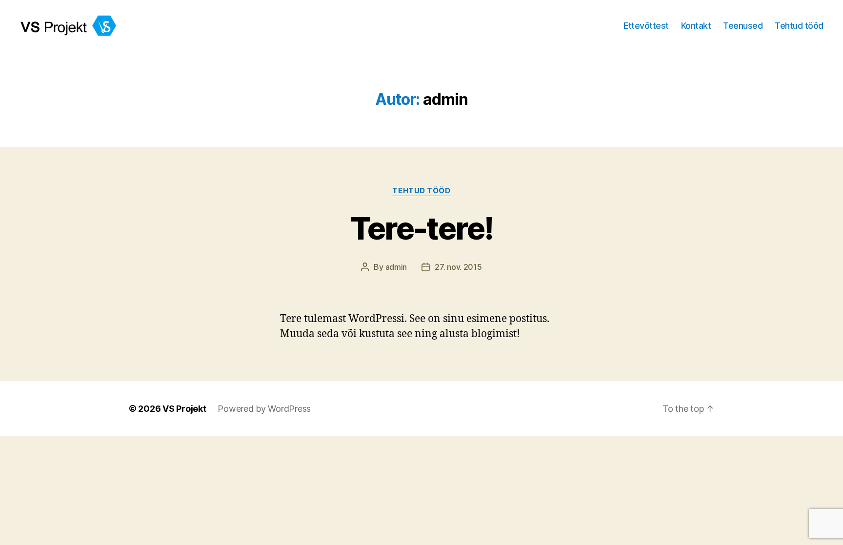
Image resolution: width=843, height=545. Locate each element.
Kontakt (696, 25)
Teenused (743, 25)
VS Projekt (184, 409)
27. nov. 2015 (458, 267)
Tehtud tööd (799, 25)
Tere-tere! (421, 228)
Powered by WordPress (264, 409)
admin (396, 267)
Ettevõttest (646, 25)
